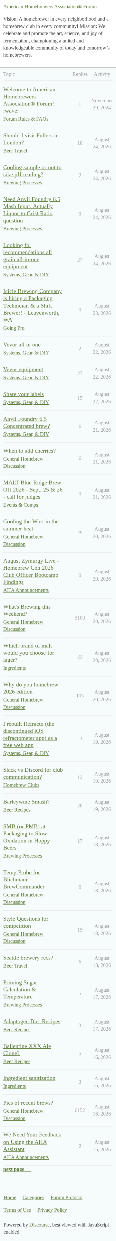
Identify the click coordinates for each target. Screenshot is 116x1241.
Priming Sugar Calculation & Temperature (20, 989)
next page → (17, 1169)
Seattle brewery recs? (28, 957)
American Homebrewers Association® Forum (50, 6)
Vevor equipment (23, 369)
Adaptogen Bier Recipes (31, 1021)
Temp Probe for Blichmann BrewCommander (23, 879)
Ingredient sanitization (29, 1078)
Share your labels (23, 394)
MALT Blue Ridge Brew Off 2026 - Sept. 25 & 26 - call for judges (33, 489)
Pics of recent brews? (28, 1102)
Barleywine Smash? (26, 801)
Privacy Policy (52, 1210)
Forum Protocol (66, 1197)
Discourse (39, 1224)
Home (10, 1197)
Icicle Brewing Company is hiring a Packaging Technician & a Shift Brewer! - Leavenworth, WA (32, 305)
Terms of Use (17, 1210)
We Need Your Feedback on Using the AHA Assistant (32, 1141)
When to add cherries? (29, 450)
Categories (33, 1197)
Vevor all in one (22, 344)
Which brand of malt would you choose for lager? (28, 652)
